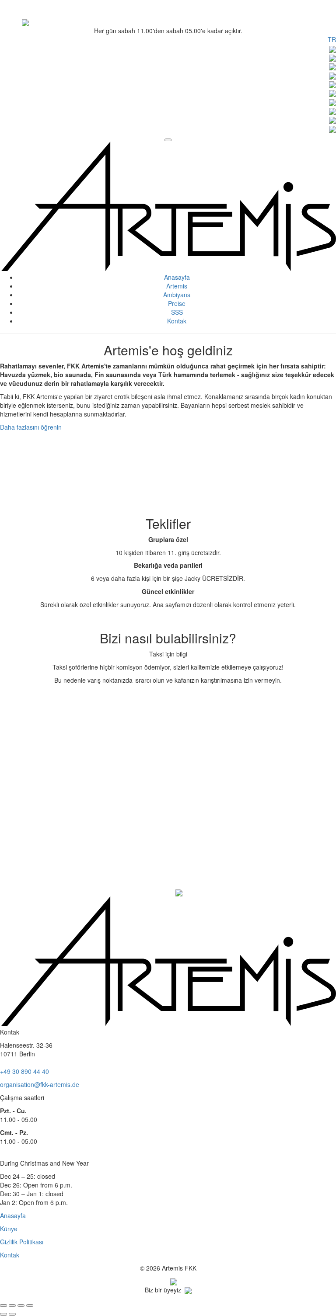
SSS (177, 312)
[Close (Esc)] (3, 1305)
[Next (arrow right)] (12, 1314)
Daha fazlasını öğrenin (31, 427)
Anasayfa (177, 277)
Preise (177, 303)
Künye (9, 1228)
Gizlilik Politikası (21, 1241)
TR (332, 39)
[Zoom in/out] (29, 1305)
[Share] (12, 1305)
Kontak (176, 320)
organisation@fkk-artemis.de (39, 1084)
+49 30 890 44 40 (24, 1071)
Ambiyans (176, 294)
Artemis (176, 285)
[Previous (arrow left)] (3, 1314)
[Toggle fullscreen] (21, 1305)
